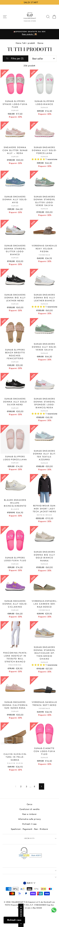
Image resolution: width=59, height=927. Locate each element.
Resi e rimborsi (29, 814)
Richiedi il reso (29, 823)
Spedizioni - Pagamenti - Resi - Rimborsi (29, 829)
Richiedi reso (14, 920)
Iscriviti (29, 838)
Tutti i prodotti (28, 43)
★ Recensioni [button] (21, 915)
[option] (29, 33)
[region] (29, 2)
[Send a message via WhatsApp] (53, 910)
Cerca (29, 804)
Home (18, 43)
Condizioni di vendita (29, 809)
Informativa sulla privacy (29, 819)
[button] (39, 159)
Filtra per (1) (16, 58)
